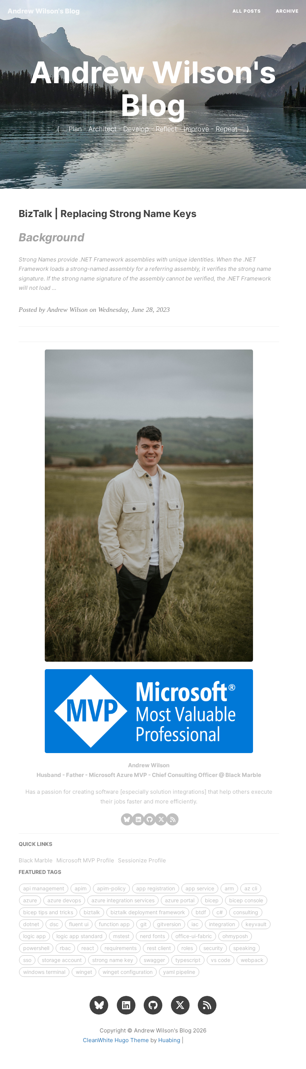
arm (229, 888)
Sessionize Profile (142, 860)
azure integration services (122, 900)
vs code (220, 960)
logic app (34, 936)
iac (195, 924)
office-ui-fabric (193, 936)
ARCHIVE (287, 11)
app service (199, 888)
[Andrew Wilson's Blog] (172, 819)
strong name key (112, 960)
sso (27, 960)
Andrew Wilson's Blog (43, 11)
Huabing (169, 1040)
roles (187, 948)
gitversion (169, 924)
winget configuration (128, 972)
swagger (154, 960)
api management (43, 888)
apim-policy (111, 888)
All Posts (246, 11)
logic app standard (79, 936)
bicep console (246, 900)
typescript (187, 960)
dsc (54, 924)
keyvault (256, 924)
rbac (65, 948)
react (87, 948)
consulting (245, 912)
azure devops (64, 900)
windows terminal (44, 972)
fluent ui (78, 924)
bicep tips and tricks (48, 912)
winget (84, 972)
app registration (155, 888)
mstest (121, 936)
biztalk (92, 912)
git (143, 924)
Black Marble (36, 860)
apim (81, 888)
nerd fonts (152, 936)
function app (114, 924)
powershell (36, 948)
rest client (159, 948)
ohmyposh (235, 936)
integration (222, 924)
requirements (120, 948)
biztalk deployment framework (147, 912)
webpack (252, 960)
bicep (212, 900)
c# (219, 912)
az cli (250, 888)
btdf (201, 912)
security (213, 948)
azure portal (179, 900)
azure (30, 900)
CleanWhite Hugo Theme (116, 1040)
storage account (62, 960)
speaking (244, 948)
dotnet (31, 924)
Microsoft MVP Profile (85, 860)
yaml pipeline (179, 972)
